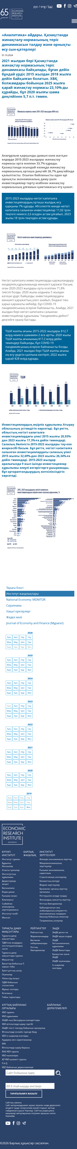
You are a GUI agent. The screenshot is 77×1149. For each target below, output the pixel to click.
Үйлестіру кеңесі (10, 978)
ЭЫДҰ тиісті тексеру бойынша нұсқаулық (23, 1027)
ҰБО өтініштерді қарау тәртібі (17, 1024)
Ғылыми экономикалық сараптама (52, 872)
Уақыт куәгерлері (18, 611)
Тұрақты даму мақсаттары (9, 937)
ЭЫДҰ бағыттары (61, 950)
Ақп (16, 637)
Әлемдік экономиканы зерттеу (56, 859)
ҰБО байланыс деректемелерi (17, 1067)
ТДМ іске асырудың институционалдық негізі (12, 945)
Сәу (29, 637)
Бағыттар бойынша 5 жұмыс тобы (13, 965)
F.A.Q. (5, 1063)
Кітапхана (7, 993)
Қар (22, 670)
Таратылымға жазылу (23, 1093)
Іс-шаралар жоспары (58, 966)
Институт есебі (10, 913)
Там (29, 642)
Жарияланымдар (39, 936)
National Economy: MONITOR (25, 600)
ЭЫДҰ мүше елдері (62, 936)
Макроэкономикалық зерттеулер (51, 865)
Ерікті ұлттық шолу (12, 970)
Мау (16, 642)
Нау (22, 637)
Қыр (9, 670)
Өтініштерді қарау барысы (16, 1047)
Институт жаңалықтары (22, 594)
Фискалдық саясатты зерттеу (55, 899)
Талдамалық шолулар (51, 920)
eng (43, 7)
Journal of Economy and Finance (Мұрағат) (35, 623)
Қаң (9, 637)
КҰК (4, 1043)
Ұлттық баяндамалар (51, 903)
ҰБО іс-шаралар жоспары (15, 1035)
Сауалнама (13, 605)
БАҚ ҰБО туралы (10, 1051)
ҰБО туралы (8, 1012)
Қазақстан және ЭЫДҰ (60, 956)
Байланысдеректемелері (57, 1006)
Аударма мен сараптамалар (17, 1039)
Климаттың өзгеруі (49, 880)
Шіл (22, 642)
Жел (29, 670)
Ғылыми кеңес (9, 895)
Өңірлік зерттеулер (50, 884)
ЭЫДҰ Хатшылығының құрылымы (60, 943)
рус (35, 7)
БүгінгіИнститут (8, 853)
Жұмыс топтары (10, 989)
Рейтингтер (38, 928)
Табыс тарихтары (11, 997)
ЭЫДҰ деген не (60, 932)
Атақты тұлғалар (11, 870)
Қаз (15, 670)
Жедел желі (14, 617)
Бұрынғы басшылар (7, 865)
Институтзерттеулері (47, 853)
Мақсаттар (7, 959)
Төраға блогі (14, 588)
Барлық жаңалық (29, 853)
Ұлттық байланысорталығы (14, 1006)
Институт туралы (11, 859)
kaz (50, 7)
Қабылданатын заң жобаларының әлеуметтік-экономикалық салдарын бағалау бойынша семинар (54, 912)
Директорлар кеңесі (9, 882)
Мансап (6, 917)
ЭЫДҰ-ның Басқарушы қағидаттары (21, 1020)
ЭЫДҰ (55, 928)
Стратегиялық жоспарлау (53, 877)
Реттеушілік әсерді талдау (53, 895)
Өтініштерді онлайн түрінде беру (19, 1031)
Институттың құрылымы (9, 875)
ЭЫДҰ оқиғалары (61, 961)
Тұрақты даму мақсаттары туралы (12, 954)
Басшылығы (8, 887)
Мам (9, 642)
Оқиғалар (7, 974)
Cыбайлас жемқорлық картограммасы (10, 906)
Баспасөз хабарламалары (38, 942)
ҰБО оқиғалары (10, 1055)
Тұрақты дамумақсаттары (11, 930)
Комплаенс (8, 899)
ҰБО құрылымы (10, 1016)
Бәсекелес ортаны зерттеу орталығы (53, 890)
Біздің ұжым (8, 891)
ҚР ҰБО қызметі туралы (14, 1059)
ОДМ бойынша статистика (10, 984)
